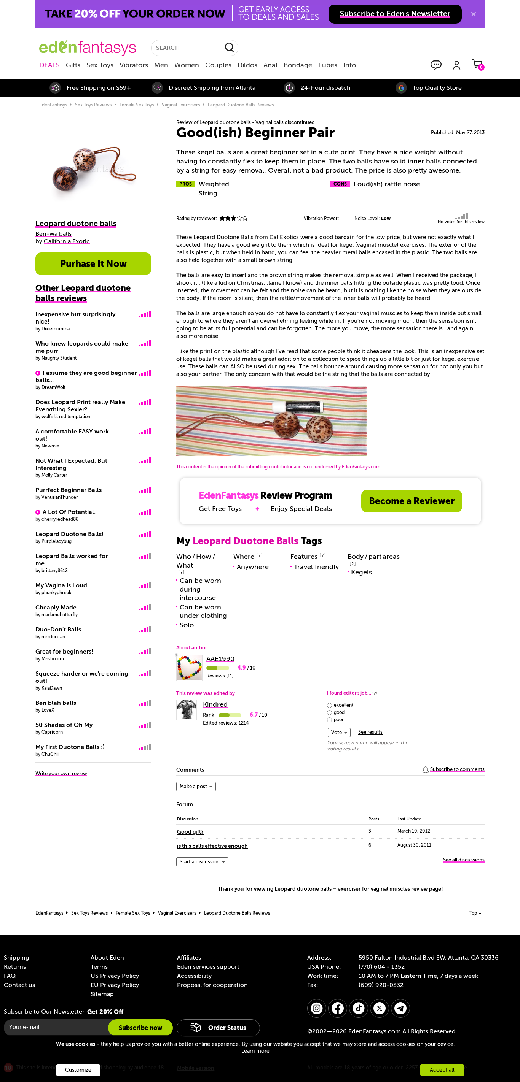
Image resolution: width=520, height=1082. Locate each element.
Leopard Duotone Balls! (69, 534)
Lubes (327, 65)
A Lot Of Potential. (69, 512)
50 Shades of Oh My (64, 725)
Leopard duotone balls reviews (241, 105)
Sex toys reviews (93, 105)
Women (186, 65)
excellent (343, 705)
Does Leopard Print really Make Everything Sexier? (80, 406)
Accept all (442, 1070)
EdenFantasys (53, 105)
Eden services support (208, 966)
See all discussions (464, 860)
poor (339, 719)
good (339, 712)
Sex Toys (99, 65)
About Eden (107, 957)
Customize (78, 1070)
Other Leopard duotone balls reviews (83, 293)
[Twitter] (379, 1008)
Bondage (298, 65)
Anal (270, 65)
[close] (473, 14)
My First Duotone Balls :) (70, 747)
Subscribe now (140, 1027)
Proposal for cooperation (212, 985)
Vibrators (134, 65)
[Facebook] (337, 1008)
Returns (15, 966)
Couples (218, 65)
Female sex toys (137, 105)
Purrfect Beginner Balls (68, 490)
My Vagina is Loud (61, 585)
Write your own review (61, 773)
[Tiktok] (358, 1008)
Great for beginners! (64, 651)
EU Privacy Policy (115, 985)
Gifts (73, 65)
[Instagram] (316, 1008)
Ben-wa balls (53, 233)
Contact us (19, 985)
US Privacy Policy (115, 976)
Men (161, 65)
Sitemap (102, 994)
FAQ (10, 976)
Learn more (255, 1051)
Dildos (247, 65)
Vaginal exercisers (181, 105)
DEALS (49, 65)
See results (370, 732)
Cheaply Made (56, 607)
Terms (99, 966)
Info (349, 65)
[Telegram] (400, 1008)
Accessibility (194, 976)
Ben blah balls (55, 703)
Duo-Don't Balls (58, 629)
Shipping (16, 957)
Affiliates (189, 957)
